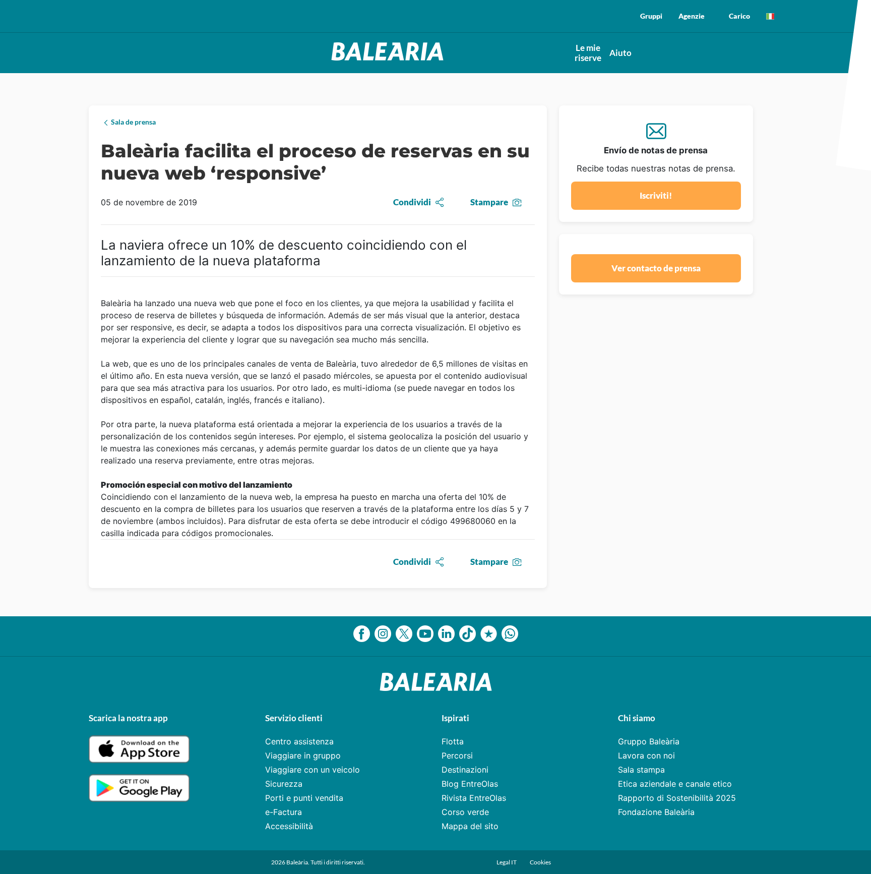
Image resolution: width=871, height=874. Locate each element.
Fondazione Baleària (656, 812)
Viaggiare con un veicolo (312, 770)
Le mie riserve (588, 52)
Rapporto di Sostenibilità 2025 (677, 798)
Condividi (412, 202)
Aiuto (620, 52)
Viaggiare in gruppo (303, 755)
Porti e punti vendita (304, 798)
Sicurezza (283, 784)
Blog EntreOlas (470, 784)
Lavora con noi (646, 755)
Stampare (489, 202)
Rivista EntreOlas (474, 798)
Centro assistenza (299, 741)
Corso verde (465, 812)
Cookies (540, 862)
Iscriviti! (656, 195)
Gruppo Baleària (648, 741)
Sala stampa (641, 770)
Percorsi (457, 755)
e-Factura (283, 812)
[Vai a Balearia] (387, 57)
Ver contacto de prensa (656, 268)
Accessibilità (289, 826)
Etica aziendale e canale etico (675, 784)
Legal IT (507, 862)
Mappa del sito (470, 826)
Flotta (453, 741)
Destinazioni (465, 770)
